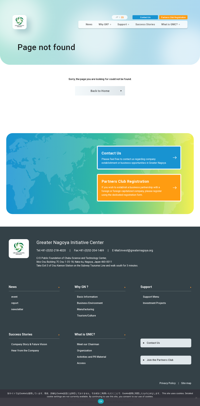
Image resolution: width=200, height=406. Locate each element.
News (89, 24)
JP (117, 17)
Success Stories (145, 24)
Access (81, 363)
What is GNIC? (169, 24)
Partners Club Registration (173, 17)
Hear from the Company (25, 350)
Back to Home (100, 91)
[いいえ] (196, 397)
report (14, 303)
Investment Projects (154, 303)
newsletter (17, 309)
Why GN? (104, 24)
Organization (84, 350)
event (14, 296)
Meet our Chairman (88, 344)
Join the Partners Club (160, 359)
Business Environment (90, 303)
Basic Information (87, 296)
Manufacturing (85, 309)
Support (122, 24)
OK (100, 401)
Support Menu (151, 296)
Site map (186, 383)
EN (122, 17)
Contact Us (145, 17)
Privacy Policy (168, 383)
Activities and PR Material (91, 356)
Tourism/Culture (86, 315)
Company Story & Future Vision (29, 344)
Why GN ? (81, 287)
